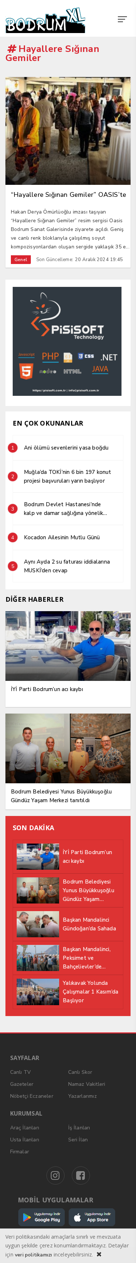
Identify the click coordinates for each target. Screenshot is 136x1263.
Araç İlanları (25, 1127)
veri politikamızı (33, 1254)
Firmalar (19, 1151)
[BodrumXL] (48, 20)
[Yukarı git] (121, 1248)
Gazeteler (22, 1084)
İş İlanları (79, 1127)
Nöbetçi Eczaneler (31, 1096)
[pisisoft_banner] (67, 394)
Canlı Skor (80, 1072)
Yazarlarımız (82, 1096)
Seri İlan (78, 1139)
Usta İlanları (25, 1139)
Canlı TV (20, 1072)
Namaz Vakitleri (87, 1084)
